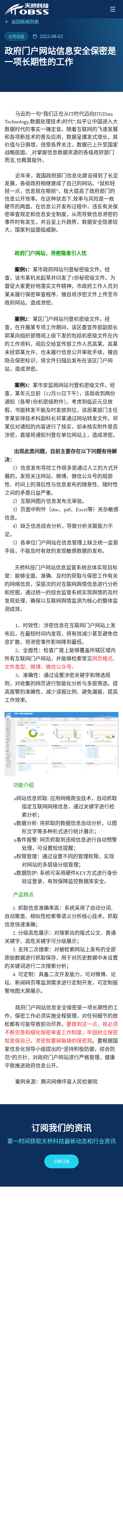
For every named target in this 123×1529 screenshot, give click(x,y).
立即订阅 (61, 1161)
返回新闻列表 (25, 22)
